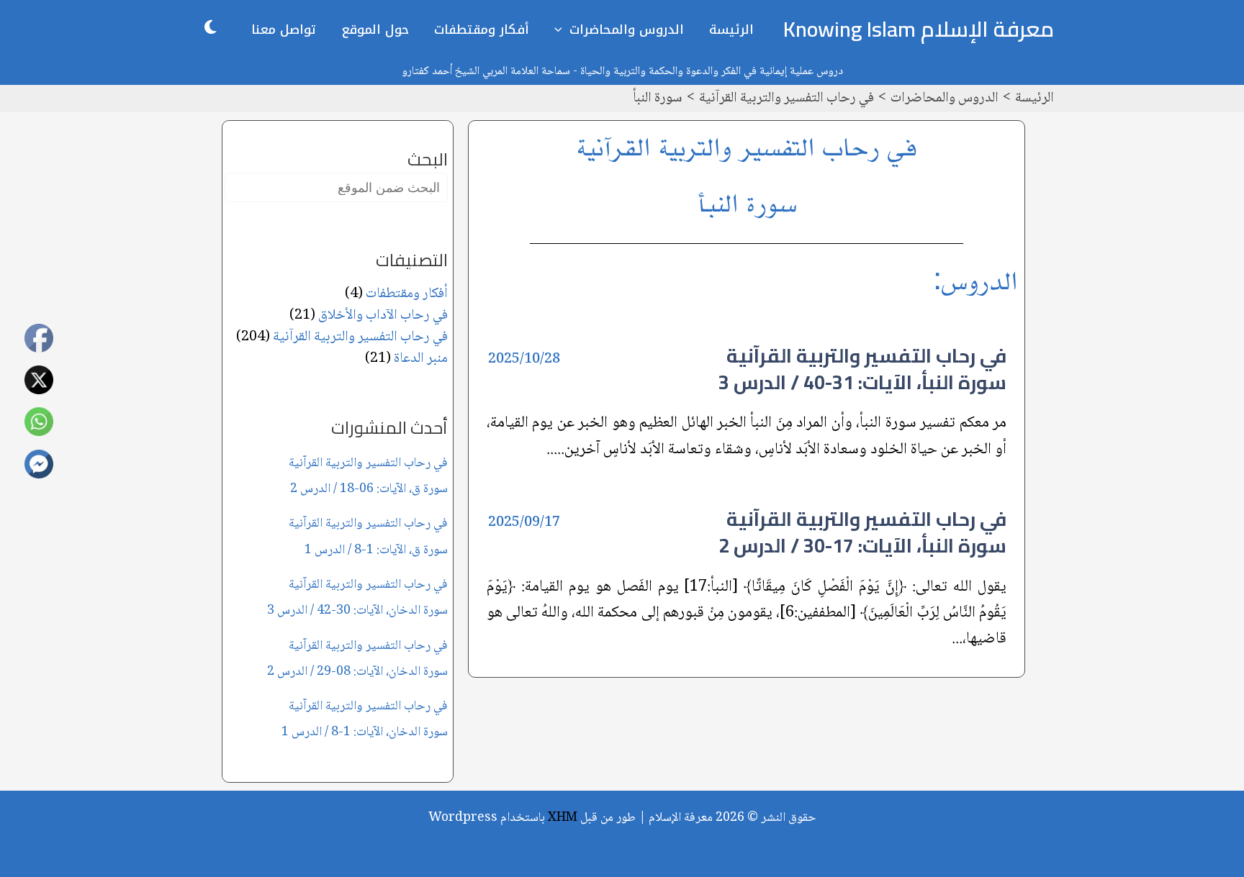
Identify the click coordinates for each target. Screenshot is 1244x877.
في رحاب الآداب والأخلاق (383, 316)
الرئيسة (731, 29)
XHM (562, 818)
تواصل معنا (283, 29)
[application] (561, 29)
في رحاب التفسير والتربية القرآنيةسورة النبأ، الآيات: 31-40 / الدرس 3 (862, 368)
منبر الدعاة (421, 359)
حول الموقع (375, 29)
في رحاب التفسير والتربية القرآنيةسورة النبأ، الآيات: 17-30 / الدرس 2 (862, 532)
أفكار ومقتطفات (481, 29)
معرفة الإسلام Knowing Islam (918, 29)
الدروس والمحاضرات (626, 29)
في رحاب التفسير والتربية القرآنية (360, 337)
